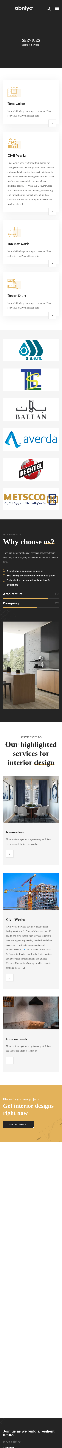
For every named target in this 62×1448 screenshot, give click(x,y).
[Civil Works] (52, 211)
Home (25, 44)
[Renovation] (52, 123)
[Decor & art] (52, 315)
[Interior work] (52, 263)
